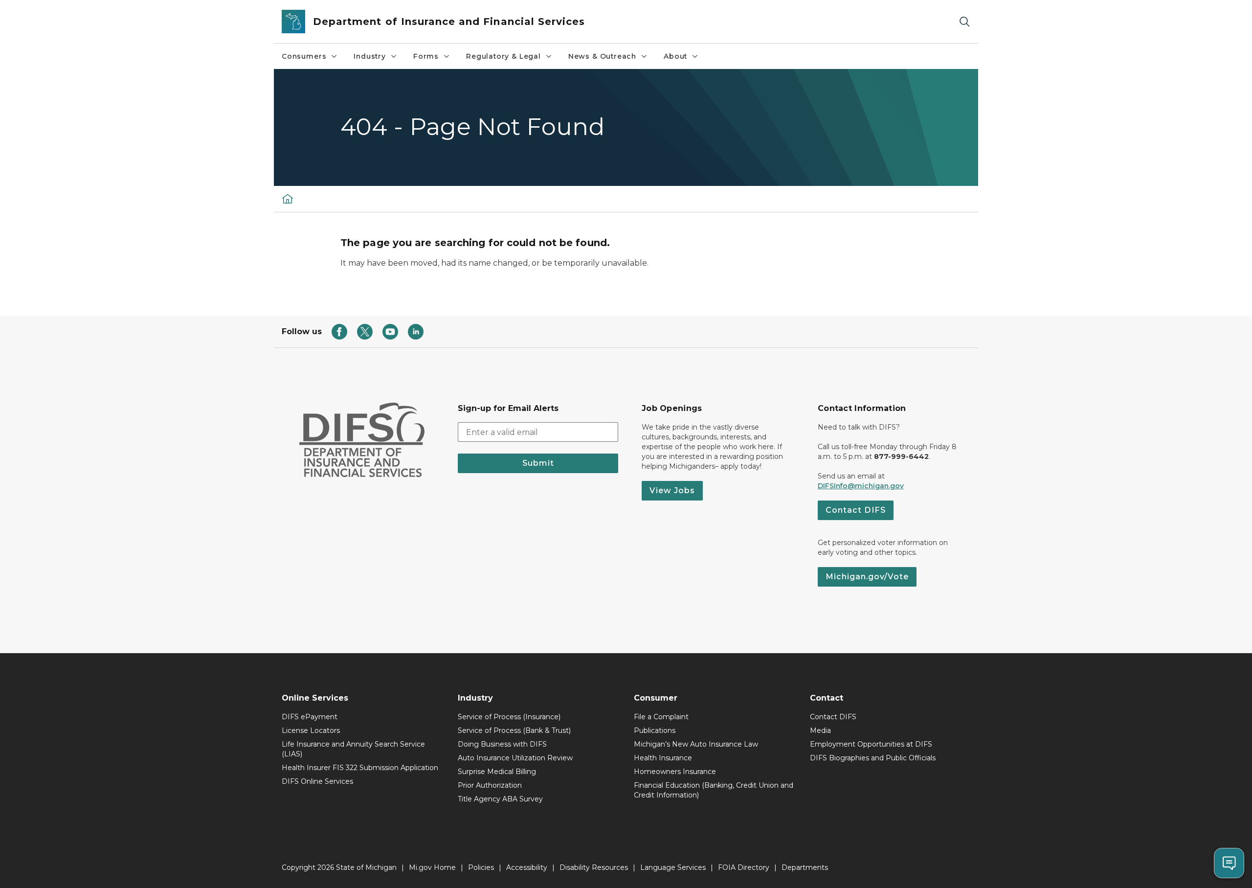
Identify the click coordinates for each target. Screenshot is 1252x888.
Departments (805, 867)
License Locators (311, 730)
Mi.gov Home (432, 867)
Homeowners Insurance (675, 771)
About (675, 56)
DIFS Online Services (317, 781)
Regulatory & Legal (503, 56)
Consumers (304, 56)
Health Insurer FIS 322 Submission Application (360, 767)
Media (820, 730)
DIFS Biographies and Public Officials (873, 757)
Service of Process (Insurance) (509, 716)
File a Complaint (661, 716)
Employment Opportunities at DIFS (871, 744)
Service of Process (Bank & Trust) (514, 730)
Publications (654, 730)
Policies (481, 867)
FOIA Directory (743, 867)
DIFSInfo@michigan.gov (861, 485)
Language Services (673, 867)
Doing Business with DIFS (502, 744)
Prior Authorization (490, 785)
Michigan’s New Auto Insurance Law (696, 744)
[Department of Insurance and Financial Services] (287, 198)
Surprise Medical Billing (497, 771)
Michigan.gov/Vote (867, 576)
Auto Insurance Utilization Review (515, 757)
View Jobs (672, 490)
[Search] (964, 22)
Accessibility (526, 867)
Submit (538, 463)
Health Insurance (663, 757)
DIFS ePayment (309, 716)
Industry (370, 56)
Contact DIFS (856, 510)
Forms (426, 56)
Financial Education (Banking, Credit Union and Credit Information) (713, 790)
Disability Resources (593, 867)
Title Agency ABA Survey (500, 799)
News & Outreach (602, 56)
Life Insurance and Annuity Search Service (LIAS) (353, 749)
